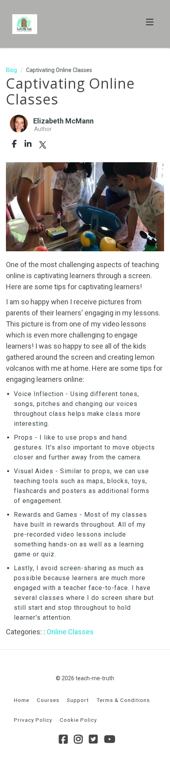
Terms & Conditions (123, 700)
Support (78, 700)
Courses (48, 700)
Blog (11, 70)
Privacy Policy (33, 720)
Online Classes (70, 632)
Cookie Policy (78, 720)
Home (21, 700)
